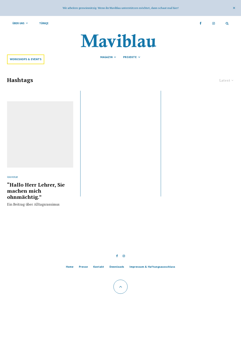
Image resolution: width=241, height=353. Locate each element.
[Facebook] (200, 23)
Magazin (106, 57)
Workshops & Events (25, 59)
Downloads (116, 266)
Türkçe (43, 23)
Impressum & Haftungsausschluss (152, 266)
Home (69, 266)
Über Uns (18, 23)
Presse (83, 266)
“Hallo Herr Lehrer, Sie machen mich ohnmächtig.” (36, 191)
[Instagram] (213, 23)
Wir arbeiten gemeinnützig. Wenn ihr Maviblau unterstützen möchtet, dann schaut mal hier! (121, 8)
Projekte (130, 57)
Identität (12, 177)
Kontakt (98, 266)
